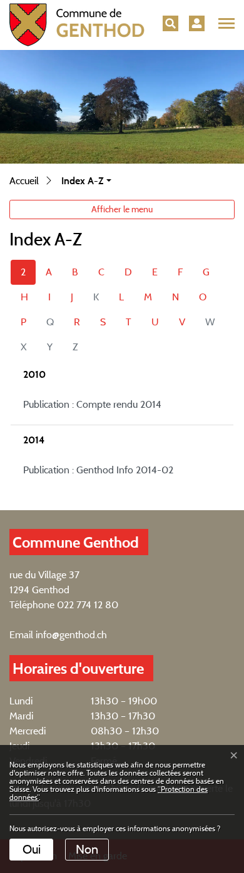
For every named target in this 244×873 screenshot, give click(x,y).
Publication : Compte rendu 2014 (92, 404)
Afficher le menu (122, 209)
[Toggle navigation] (225, 23)
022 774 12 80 (87, 605)
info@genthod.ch (71, 635)
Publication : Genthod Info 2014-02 (98, 470)
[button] (170, 23)
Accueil (24, 181)
